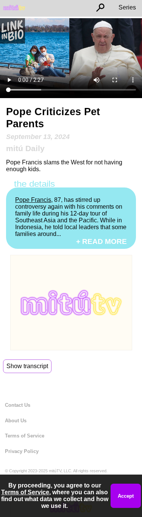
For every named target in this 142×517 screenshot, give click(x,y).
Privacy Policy (22, 451)
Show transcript (27, 366)
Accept (126, 496)
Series (127, 7)
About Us (16, 420)
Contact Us (17, 405)
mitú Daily (25, 148)
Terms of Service (24, 436)
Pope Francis (33, 200)
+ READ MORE (101, 241)
